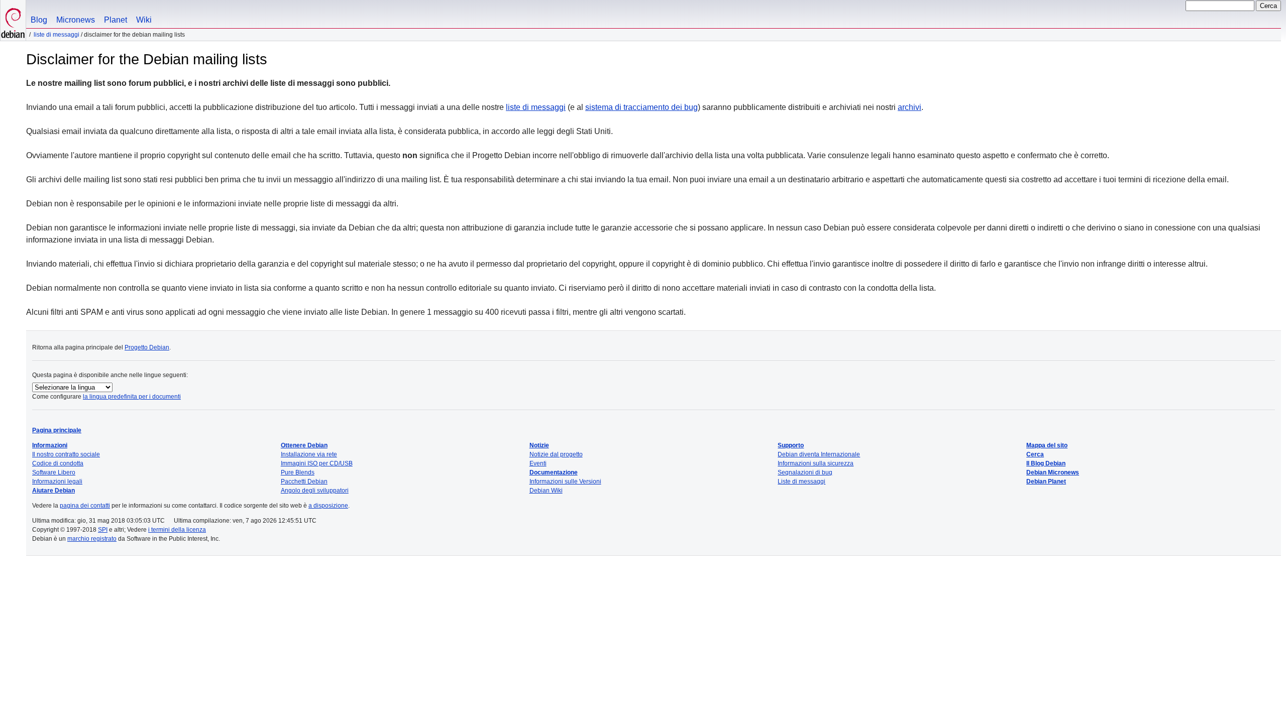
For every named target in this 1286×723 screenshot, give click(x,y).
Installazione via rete (309, 454)
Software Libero (53, 472)
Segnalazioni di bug (805, 472)
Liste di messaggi (56, 34)
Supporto (791, 445)
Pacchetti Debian (304, 481)
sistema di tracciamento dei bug (641, 107)
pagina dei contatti (85, 505)
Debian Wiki (546, 490)
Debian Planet (1046, 481)
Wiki (144, 20)
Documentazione (553, 472)
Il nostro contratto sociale (66, 454)
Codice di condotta (57, 463)
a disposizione (328, 505)
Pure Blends (297, 472)
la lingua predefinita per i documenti (132, 396)
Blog (39, 20)
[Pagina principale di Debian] (13, 20)
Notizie (539, 445)
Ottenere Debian (304, 445)
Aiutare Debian (53, 490)
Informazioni (49, 445)
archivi (909, 107)
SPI (103, 529)
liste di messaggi (536, 107)
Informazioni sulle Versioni (565, 481)
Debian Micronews (1052, 472)
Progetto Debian (147, 347)
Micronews (75, 20)
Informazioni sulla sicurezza (815, 463)
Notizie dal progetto (556, 454)
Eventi (538, 463)
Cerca (1035, 454)
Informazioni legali (57, 481)
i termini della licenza (177, 529)
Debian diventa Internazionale (819, 454)
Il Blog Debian (1045, 463)
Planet (115, 20)
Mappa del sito (1046, 445)
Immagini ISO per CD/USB (317, 463)
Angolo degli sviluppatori (315, 490)
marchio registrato (92, 538)
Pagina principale (56, 430)
